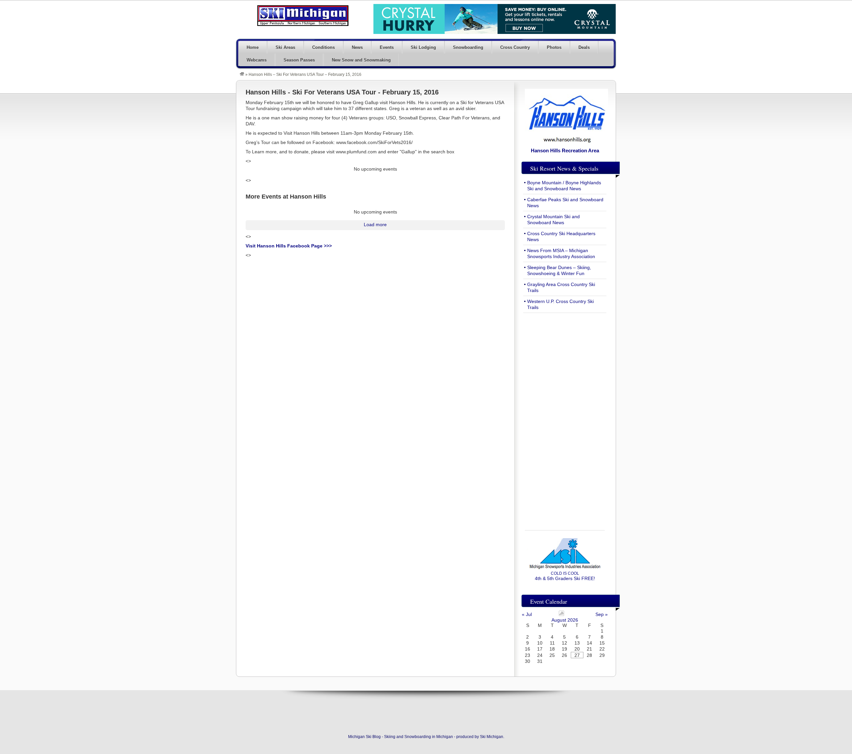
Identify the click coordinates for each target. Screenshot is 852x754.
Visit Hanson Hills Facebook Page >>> (289, 245)
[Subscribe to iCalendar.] (561, 614)
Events (387, 47)
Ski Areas (285, 47)
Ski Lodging (423, 47)
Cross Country (515, 47)
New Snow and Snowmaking (361, 60)
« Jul (527, 614)
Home (253, 47)
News (357, 47)
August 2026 (564, 620)
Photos (554, 47)
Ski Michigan (491, 736)
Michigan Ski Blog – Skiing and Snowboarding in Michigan (302, 15)
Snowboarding (468, 47)
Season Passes (299, 60)
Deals (584, 47)
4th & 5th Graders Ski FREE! (565, 576)
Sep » (601, 614)
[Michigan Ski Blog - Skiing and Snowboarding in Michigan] (242, 74)
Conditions (323, 47)
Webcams (257, 60)
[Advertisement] (565, 418)
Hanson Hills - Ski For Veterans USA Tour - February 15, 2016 (342, 92)
